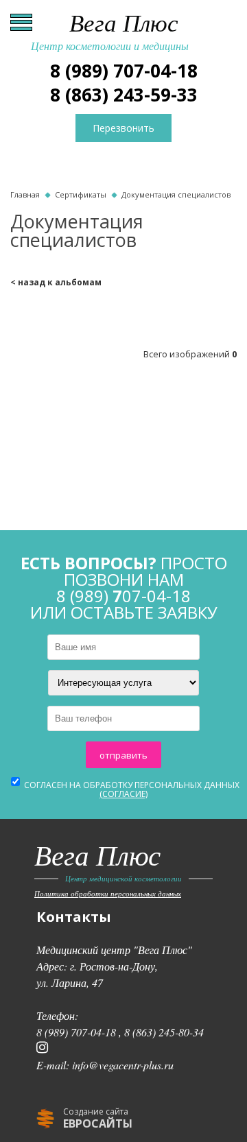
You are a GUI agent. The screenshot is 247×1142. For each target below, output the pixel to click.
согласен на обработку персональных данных (130, 789)
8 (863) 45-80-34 (164, 1032)
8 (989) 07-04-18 (124, 70)
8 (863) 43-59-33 (124, 94)
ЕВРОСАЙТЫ (97, 1123)
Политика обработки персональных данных (107, 893)
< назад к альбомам (56, 282)
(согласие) (123, 794)
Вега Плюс (110, 31)
